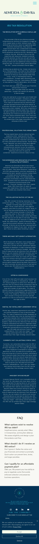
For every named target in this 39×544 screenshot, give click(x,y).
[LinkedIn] (22, 510)
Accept (19, 532)
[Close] (36, 522)
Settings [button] (19, 540)
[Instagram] (11, 510)
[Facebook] (16, 510)
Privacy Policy (17, 527)
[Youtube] (28, 510)
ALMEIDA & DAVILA (26, 32)
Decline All (19, 536)
